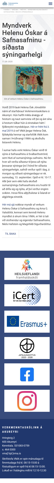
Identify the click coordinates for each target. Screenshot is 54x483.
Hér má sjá (8, 204)
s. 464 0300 (8, 449)
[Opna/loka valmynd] (50, 3)
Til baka (10, 233)
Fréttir (23, 10)
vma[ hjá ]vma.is (11, 453)
